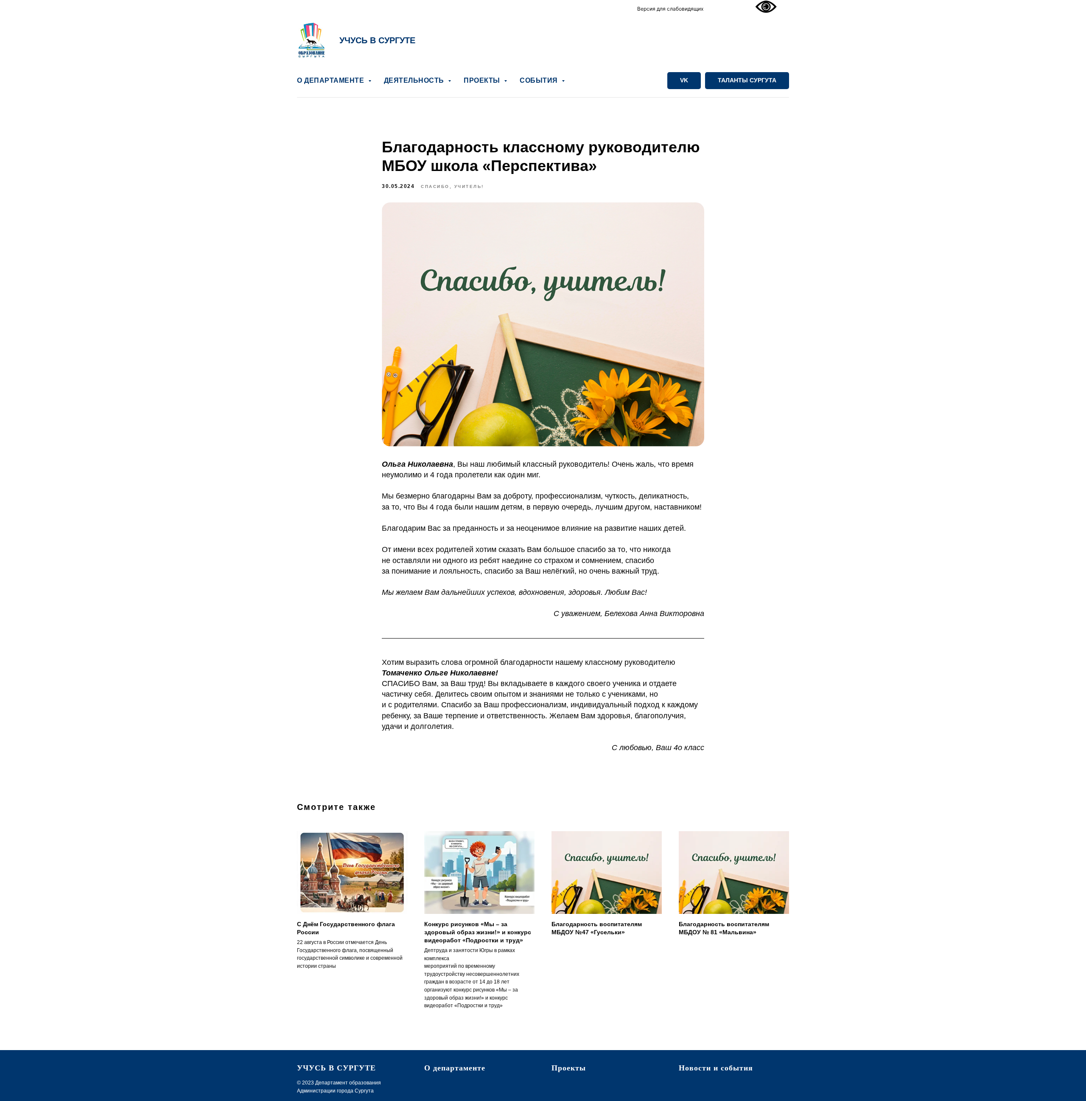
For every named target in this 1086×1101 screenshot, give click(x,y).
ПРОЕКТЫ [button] (483, 80)
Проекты (568, 1068)
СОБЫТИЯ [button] (540, 80)
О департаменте (454, 1068)
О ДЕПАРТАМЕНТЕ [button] (331, 80)
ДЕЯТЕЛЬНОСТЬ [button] (415, 80)
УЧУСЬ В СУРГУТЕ (377, 40)
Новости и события (716, 1068)
